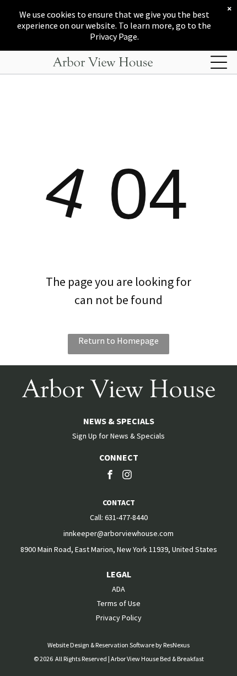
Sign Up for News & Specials (118, 436)
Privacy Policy (119, 618)
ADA (118, 589)
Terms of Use (119, 603)
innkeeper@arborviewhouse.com (118, 533)
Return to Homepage (118, 340)
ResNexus (176, 645)
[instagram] (127, 475)
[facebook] (110, 475)
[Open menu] (219, 62)
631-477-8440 (126, 517)
